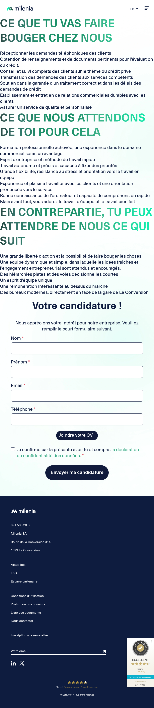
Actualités (18, 565)
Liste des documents (26, 613)
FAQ (14, 573)
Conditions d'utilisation (27, 596)
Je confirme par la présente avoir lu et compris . (78, 452)
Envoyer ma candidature (77, 472)
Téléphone (23, 409)
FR (132, 9)
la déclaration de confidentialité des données (78, 452)
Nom (17, 338)
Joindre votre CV (76, 435)
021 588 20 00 (21, 525)
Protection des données (28, 604)
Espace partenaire (24, 581)
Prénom (20, 362)
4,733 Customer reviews (140, 677)
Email (18, 385)
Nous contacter (22, 621)
